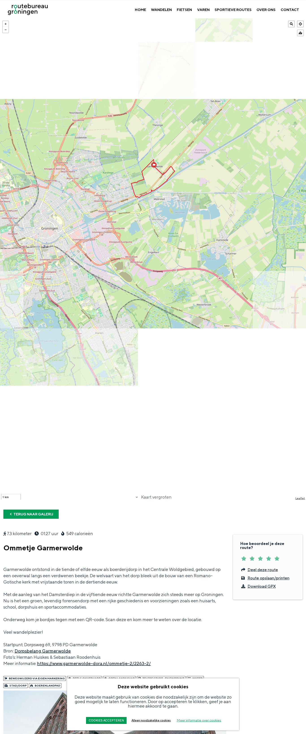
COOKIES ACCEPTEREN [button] (106, 720)
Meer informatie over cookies (199, 720)
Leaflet (300, 498)
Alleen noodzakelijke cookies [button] (151, 720)
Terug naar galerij (33, 514)
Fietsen (184, 10)
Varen (203, 10)
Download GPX (262, 586)
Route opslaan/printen (268, 578)
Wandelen (161, 10)
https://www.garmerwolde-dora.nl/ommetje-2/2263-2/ (94, 663)
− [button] (6, 30)
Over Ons (266, 10)
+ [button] (6, 24)
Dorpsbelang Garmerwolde (43, 650)
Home (140, 10)
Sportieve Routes (233, 10)
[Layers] (300, 33)
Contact (290, 10)
